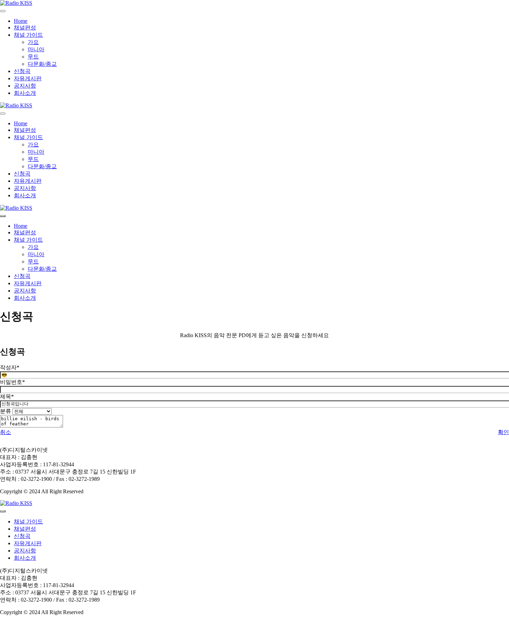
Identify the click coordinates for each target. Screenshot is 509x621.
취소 (5, 432)
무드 (33, 57)
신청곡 (22, 71)
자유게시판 (28, 78)
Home (20, 21)
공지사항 (25, 86)
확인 (503, 432)
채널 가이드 (28, 35)
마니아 (36, 49)
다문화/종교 (42, 64)
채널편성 (25, 27)
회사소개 (25, 93)
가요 (33, 42)
